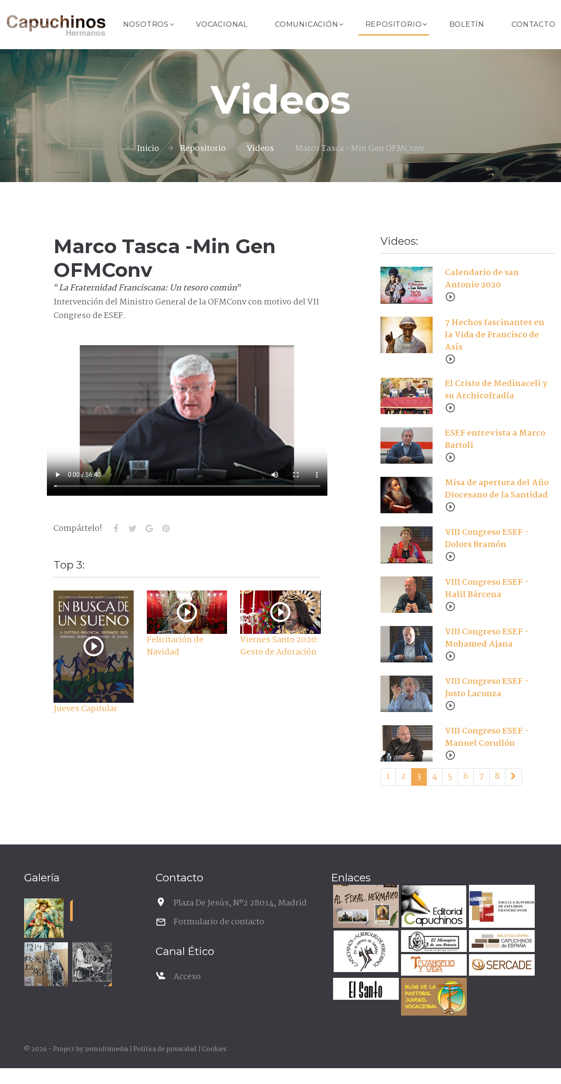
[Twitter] (132, 528)
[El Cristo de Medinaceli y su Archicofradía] (406, 395)
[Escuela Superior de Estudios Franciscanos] (501, 907)
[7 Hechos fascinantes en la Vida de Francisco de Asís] (406, 334)
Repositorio (394, 24)
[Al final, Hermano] (365, 907)
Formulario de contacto (219, 922)
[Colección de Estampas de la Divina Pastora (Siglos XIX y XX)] (44, 918)
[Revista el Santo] (365, 990)
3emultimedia (106, 1049)
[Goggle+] (149, 528)
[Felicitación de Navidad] (187, 612)
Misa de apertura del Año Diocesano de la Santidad (497, 489)
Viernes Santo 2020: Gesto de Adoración (279, 646)
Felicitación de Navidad (175, 646)
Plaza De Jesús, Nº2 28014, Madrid (240, 903)
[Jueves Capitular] (94, 646)
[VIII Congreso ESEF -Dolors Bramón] (406, 544)
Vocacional (222, 24)
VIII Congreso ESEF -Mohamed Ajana (487, 638)
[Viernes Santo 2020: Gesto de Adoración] (280, 612)
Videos (260, 148)
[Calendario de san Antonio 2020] (406, 285)
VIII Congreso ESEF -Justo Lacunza (487, 688)
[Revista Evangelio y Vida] (433, 966)
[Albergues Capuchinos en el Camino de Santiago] (365, 952)
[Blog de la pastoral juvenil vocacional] (433, 998)
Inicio (148, 148)
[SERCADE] (501, 966)
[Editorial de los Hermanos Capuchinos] (433, 907)
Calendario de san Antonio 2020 (482, 279)
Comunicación (306, 24)
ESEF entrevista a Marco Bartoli (495, 439)
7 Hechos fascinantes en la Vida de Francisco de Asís (494, 335)
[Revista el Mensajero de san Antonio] (433, 942)
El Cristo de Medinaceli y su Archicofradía (496, 390)
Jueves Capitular (85, 709)
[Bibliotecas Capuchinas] (501, 942)
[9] (513, 777)
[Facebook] (116, 528)
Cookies (214, 1049)
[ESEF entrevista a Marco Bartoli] (406, 445)
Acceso (187, 977)
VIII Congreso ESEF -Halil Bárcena (487, 588)
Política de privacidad (165, 1049)
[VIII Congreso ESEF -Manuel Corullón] (406, 743)
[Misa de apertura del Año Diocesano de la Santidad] (406, 495)
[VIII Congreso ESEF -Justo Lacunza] (406, 694)
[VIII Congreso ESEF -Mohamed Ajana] (406, 644)
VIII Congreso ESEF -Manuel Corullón (487, 737)
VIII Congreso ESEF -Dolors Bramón (487, 538)
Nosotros (146, 24)
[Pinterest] (166, 528)
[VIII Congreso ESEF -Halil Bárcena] (406, 594)
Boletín (467, 24)
